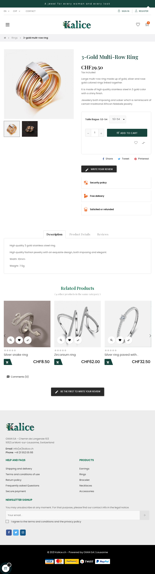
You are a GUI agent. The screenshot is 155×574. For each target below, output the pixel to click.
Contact (31, 11)
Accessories (86, 491)
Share (109, 159)
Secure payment (16, 491)
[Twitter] (16, 533)
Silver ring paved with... (121, 354)
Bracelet (84, 480)
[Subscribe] (144, 515)
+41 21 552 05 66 (23, 452)
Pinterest (143, 159)
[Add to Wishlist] (136, 143)
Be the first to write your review (80, 391)
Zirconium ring (65, 354)
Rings (82, 474)
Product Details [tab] (79, 234)
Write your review (101, 169)
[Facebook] (9, 533)
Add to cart (129, 133)
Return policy (13, 480)
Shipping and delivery (19, 469)
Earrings (84, 469)
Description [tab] (54, 234)
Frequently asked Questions (22, 486)
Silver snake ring (16, 354)
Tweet (125, 159)
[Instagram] (23, 533)
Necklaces (85, 486)
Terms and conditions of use (23, 474)
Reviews (102, 234)
